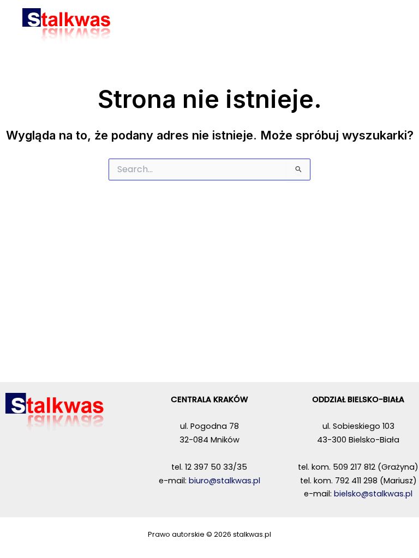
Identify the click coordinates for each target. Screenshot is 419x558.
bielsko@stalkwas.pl (373, 493)
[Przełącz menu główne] (391, 24)
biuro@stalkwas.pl (224, 480)
